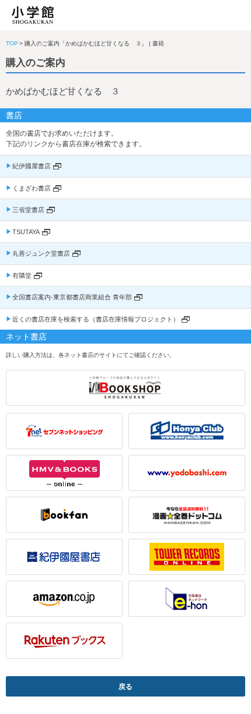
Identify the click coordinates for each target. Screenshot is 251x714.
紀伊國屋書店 (31, 165)
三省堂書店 (28, 209)
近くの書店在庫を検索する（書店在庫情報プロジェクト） (95, 319)
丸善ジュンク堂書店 (41, 253)
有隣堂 (22, 275)
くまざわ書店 (31, 188)
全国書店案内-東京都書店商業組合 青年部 (72, 297)
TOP (12, 43)
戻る (125, 687)
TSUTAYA (26, 231)
